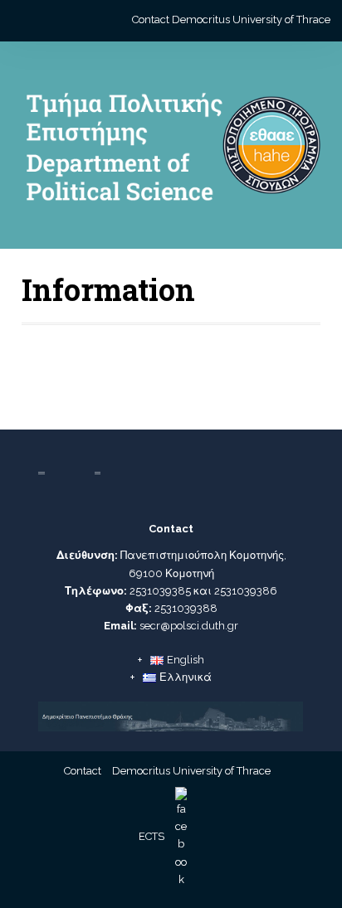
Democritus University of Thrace (251, 19)
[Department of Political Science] (171, 151)
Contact (150, 19)
